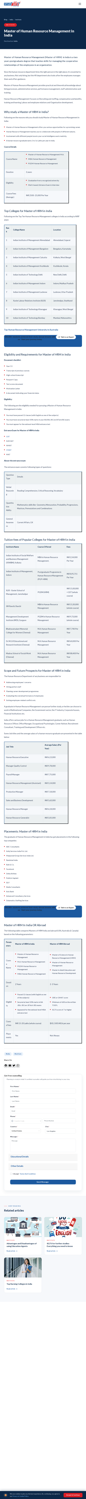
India (11, 20)
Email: (12, 1107)
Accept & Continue (73, 1495)
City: (47, 1126)
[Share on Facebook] (5, 1065)
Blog (5, 20)
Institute (18, 20)
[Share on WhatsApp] (18, 1065)
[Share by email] (10, 1065)
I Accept (24, 1174)
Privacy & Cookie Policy (20, 1496)
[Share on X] (14, 1065)
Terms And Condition (28, 1174)
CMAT (9, 450)
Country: (13, 1126)
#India (8, 1054)
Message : (14, 1137)
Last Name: (14, 1096)
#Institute (18, 1054)
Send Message (43, 1182)
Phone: (13, 1116)
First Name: (14, 1086)
